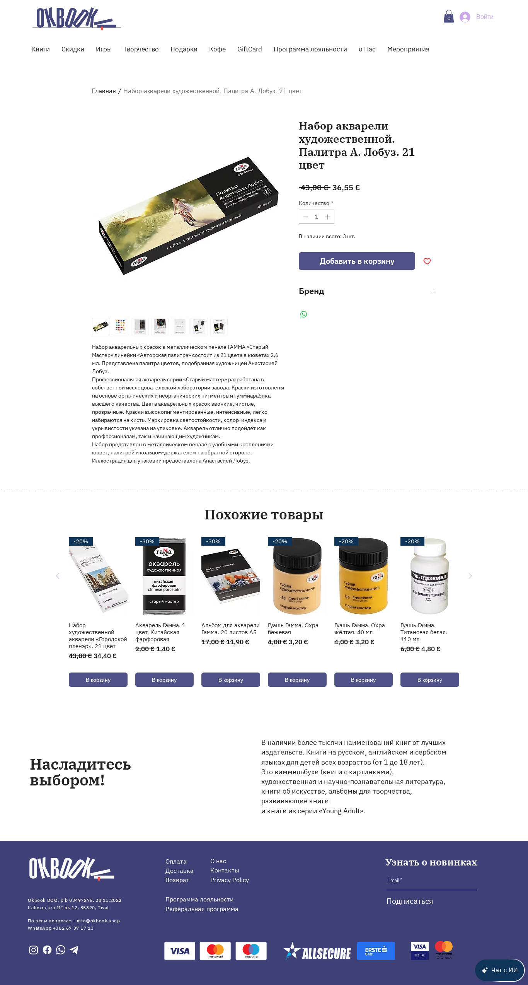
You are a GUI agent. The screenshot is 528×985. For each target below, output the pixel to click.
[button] (448, 16)
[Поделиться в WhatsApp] (303, 314)
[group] (264, 612)
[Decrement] (305, 217)
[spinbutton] (317, 217)
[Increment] (328, 217)
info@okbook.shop (98, 921)
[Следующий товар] (470, 575)
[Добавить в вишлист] (427, 261)
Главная (104, 91)
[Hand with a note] (76, 19)
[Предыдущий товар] (57, 575)
